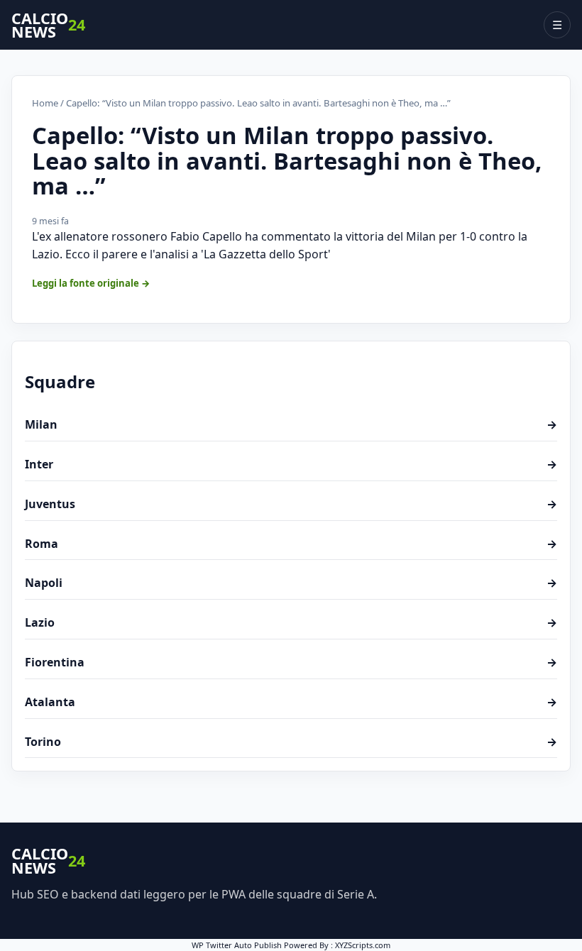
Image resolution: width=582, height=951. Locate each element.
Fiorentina (291, 662)
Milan (291, 424)
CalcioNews (48, 25)
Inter (291, 464)
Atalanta (291, 702)
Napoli (291, 582)
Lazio (291, 622)
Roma (291, 543)
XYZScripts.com (362, 945)
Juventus (291, 504)
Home (45, 103)
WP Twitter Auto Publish (237, 945)
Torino (291, 741)
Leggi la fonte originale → (91, 283)
